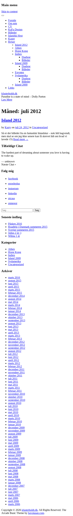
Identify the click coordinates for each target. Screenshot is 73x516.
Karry (8, 127)
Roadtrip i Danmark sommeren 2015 (27, 226)
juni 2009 (13, 439)
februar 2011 (15, 390)
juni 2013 (13, 326)
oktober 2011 (15, 375)
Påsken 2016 (15, 223)
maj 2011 (13, 384)
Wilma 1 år (14, 236)
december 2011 (16, 369)
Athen (18, 47)
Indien (18, 54)
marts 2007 (14, 495)
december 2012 (16, 341)
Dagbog (26, 57)
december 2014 (16, 295)
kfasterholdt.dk (9, 93)
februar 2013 (15, 338)
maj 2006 (13, 498)
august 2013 (14, 323)
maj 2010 (13, 412)
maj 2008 (13, 476)
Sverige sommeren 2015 (21, 229)
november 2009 (16, 430)
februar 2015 (15, 292)
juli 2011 (12, 378)
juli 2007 (13, 488)
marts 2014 (14, 305)
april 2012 (13, 360)
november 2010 (16, 393)
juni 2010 (13, 409)
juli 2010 (13, 406)
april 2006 (13, 501)
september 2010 (16, 400)
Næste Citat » (8, 164)
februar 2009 (15, 452)
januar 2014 (14, 311)
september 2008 (16, 464)
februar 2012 (15, 366)
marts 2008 (14, 479)
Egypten (19, 72)
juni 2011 (13, 381)
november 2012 (16, 344)
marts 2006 (14, 504)
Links (11, 87)
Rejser (11, 41)
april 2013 (13, 332)
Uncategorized (40, 127)
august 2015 (14, 280)
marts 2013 (14, 335)
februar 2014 (15, 308)
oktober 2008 (15, 461)
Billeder (12, 32)
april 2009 (13, 446)
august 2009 (14, 433)
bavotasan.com (36, 513)
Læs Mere (6, 99)
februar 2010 (15, 421)
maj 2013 (13, 329)
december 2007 (16, 485)
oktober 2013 (15, 317)
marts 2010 (14, 418)
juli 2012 (13, 354)
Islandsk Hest (15, 35)
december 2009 (16, 427)
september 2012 (16, 347)
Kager (11, 38)
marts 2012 (14, 363)
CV (10, 26)
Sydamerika (21, 75)
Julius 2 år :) (14, 232)
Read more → (20, 139)
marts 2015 (14, 289)
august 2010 (14, 403)
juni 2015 (13, 283)
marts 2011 (14, 387)
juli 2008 (13, 470)
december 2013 (16, 314)
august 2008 (14, 467)
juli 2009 (13, 436)
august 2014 (14, 298)
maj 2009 (13, 442)
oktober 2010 (15, 397)
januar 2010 (14, 424)
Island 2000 (21, 84)
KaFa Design (15, 29)
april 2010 (13, 415)
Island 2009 (21, 63)
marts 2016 (14, 277)
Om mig (12, 23)
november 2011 (16, 372)
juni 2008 (13, 473)
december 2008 (16, 458)
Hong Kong (21, 51)
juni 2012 (13, 357)
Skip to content (9, 11)
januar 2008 (14, 482)
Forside (12, 20)
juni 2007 (13, 491)
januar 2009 (14, 455)
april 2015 (13, 286)
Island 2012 (21, 44)
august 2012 (14, 351)
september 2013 (16, 320)
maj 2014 (13, 302)
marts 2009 (14, 449)
